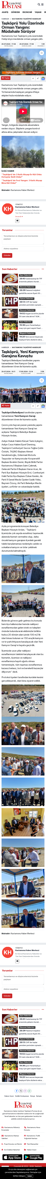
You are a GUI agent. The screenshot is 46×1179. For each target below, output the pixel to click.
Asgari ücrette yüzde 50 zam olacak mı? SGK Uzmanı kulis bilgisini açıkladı (31, 315)
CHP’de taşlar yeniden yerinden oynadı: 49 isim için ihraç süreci (30, 304)
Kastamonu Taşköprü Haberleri (26, 19)
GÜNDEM (15, 12)
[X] (21, 1091)
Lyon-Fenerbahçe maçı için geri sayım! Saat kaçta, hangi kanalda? (30, 327)
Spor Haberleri (25, 275)
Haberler (5, 19)
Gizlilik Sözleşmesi (22, 1096)
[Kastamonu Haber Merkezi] (7, 209)
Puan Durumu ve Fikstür (13, 1144)
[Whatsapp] (29, 1091)
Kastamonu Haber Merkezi (27, 207)
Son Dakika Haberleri (12, 1150)
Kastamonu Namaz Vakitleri (10, 1137)
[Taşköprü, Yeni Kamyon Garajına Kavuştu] (23, 389)
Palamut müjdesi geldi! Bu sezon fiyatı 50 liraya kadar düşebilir (29, 292)
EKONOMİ (27, 12)
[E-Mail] (17, 221)
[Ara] (39, 5)
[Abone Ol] (43, 78)
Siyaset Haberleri (26, 298)
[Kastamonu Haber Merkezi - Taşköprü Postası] (12, 4)
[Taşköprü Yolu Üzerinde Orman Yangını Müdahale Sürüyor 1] (23, 152)
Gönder (7, 255)
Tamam (29, 1176)
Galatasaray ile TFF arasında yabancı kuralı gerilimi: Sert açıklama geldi (31, 280)
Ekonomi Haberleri (27, 287)
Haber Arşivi (9, 1096)
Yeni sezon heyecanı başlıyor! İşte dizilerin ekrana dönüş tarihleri (31, 338)
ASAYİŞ (5, 12)
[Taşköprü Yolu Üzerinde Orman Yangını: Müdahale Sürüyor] (23, 62)
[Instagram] (25, 1091)
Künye (32, 1096)
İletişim (39, 1096)
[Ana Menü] (42, 5)
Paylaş (7, 78)
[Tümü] (43, 269)
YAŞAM (38, 12)
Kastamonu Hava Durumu (32, 1129)
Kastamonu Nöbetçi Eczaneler (11, 1129)
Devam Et (18, 216)
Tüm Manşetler (32, 1144)
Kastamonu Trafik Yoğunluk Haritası (32, 1137)
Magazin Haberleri (27, 333)
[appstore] (12, 1158)
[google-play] (33, 1158)
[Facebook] (17, 1091)
